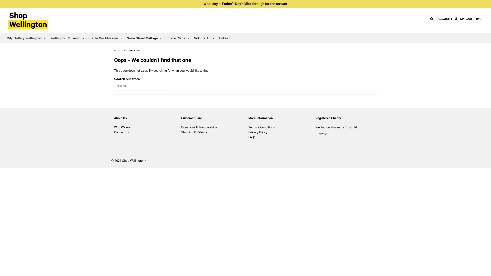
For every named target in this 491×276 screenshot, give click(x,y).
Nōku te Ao (202, 38)
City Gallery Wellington (24, 38)
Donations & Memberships (199, 127)
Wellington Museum (65, 38)
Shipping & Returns (194, 132)
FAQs (251, 137)
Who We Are (122, 127)
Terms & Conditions (261, 127)
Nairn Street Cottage (142, 38)
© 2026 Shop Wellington (127, 161)
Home (117, 50)
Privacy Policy (257, 132)
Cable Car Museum (103, 38)
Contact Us (121, 132)
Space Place (175, 38)
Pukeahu (225, 38)
